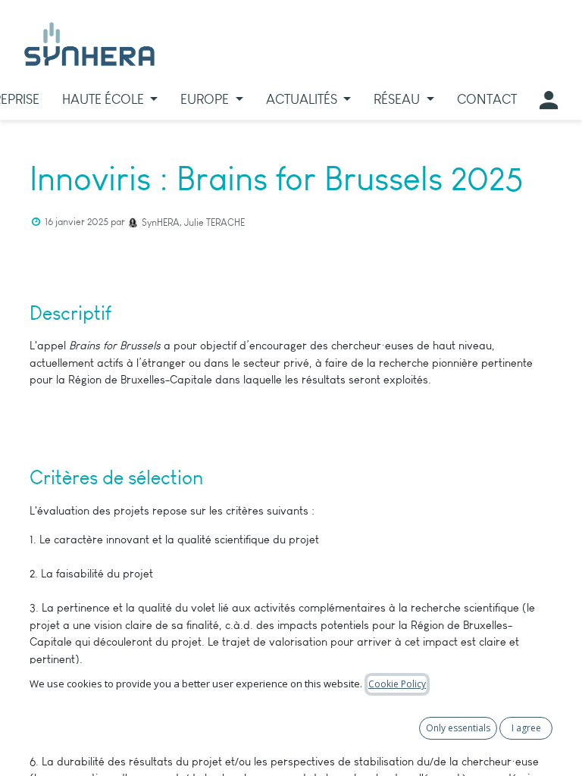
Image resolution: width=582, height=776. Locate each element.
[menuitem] (110, 100)
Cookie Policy (397, 683)
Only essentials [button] (458, 727)
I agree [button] (526, 727)
